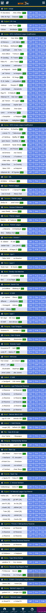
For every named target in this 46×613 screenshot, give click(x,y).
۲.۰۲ (42, 369)
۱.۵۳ (30, 601)
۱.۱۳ (43, 592)
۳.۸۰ (36, 81)
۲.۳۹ (30, 276)
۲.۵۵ (42, 101)
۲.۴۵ (30, 89)
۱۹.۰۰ (43, 258)
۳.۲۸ (36, 85)
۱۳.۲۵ (43, 46)
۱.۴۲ (30, 532)
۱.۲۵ (30, 50)
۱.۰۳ (42, 503)
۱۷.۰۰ (42, 301)
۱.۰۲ (30, 519)
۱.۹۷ (42, 77)
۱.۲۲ (30, 13)
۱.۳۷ (30, 190)
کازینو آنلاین (14, 611)
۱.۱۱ (43, 361)
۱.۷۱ (30, 436)
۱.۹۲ (30, 398)
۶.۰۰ (30, 73)
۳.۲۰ (36, 69)
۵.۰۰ (36, 42)
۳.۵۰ (36, 101)
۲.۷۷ (30, 85)
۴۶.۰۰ (43, 519)
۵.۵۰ (36, 38)
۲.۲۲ (42, 249)
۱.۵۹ (30, 242)
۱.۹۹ (30, 330)
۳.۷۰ (36, 58)
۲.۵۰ (42, 97)
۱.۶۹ (43, 246)
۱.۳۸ (30, 93)
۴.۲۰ (42, 17)
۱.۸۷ (30, 105)
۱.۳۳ (30, 42)
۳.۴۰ (36, 65)
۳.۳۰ (36, 17)
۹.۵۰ (36, 352)
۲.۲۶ (42, 133)
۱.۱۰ (30, 544)
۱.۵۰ (30, 160)
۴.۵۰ (30, 246)
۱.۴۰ (43, 129)
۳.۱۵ (36, 97)
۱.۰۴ (30, 258)
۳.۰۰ (36, 398)
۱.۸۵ (30, 394)
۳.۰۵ (42, 267)
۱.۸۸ (43, 58)
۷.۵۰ (42, 38)
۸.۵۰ (36, 258)
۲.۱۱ (30, 157)
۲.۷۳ (30, 369)
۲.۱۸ (30, 233)
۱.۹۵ (30, 17)
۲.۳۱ (30, 457)
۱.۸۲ (30, 445)
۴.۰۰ (36, 190)
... (30, 575)
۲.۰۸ (30, 267)
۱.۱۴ (30, 25)
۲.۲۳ (42, 280)
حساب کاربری (4, 611)
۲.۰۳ (30, 373)
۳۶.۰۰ (30, 500)
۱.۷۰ (43, 309)
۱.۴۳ (30, 172)
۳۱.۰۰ (43, 507)
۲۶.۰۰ (30, 503)
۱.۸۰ (30, 511)
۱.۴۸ (30, 297)
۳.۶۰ (30, 58)
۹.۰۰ (42, 211)
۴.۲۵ (42, 297)
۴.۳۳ (36, 73)
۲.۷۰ (42, 373)
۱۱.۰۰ (42, 137)
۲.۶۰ (42, 89)
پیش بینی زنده (32, 611)
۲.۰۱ (30, 112)
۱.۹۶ (43, 153)
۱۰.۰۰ (42, 13)
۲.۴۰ (42, 85)
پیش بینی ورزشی (41, 611)
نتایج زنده (23, 611)
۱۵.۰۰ (43, 25)
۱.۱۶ (30, 54)
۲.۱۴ (43, 194)
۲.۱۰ (43, 65)
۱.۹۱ (43, 168)
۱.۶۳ (30, 469)
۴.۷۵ (36, 93)
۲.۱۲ (30, 81)
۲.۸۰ (42, 81)
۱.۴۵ (42, 73)
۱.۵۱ (30, 402)
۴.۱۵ (36, 601)
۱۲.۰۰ (42, 29)
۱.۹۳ (30, 536)
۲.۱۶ (43, 69)
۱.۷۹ (42, 365)
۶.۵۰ (36, 13)
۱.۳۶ (42, 141)
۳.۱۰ (30, 339)
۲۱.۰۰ (42, 305)
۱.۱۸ (30, 203)
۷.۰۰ (42, 93)
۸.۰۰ (36, 25)
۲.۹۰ (30, 133)
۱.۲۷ (30, 38)
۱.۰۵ (30, 301)
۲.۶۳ (42, 276)
